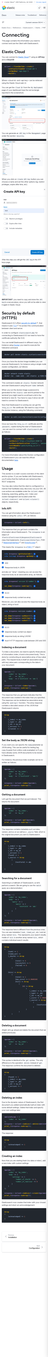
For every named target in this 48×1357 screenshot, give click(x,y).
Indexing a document (14, 647)
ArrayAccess (30, 543)
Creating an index (12, 1156)
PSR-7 (30, 547)
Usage (7, 468)
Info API (6, 508)
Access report (41, 2)
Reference (42, 15)
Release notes (20, 15)
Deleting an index (12, 1097)
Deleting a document (14, 1025)
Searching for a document (17, 878)
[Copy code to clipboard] (42, 66)
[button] (3, 22)
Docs (4, 15)
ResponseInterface (11, 543)
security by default (28, 323)
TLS (15, 326)
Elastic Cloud (13, 51)
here (16, 460)
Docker (17, 345)
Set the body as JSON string (18, 740)
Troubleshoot (32, 15)
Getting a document (13, 794)
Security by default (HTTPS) (18, 315)
